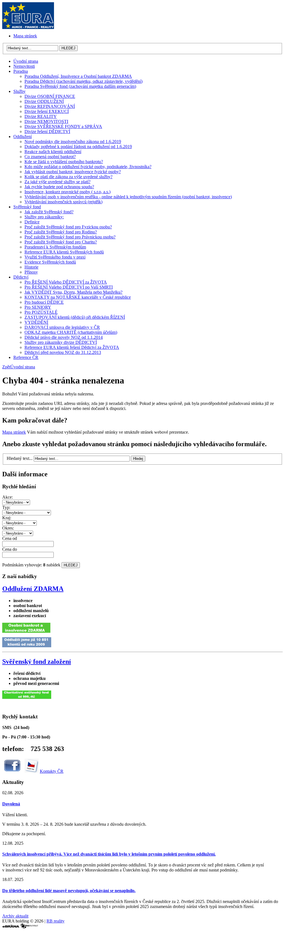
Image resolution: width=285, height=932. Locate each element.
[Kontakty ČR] (31, 771)
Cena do (9, 549)
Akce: (7, 497)
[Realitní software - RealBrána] (29, 927)
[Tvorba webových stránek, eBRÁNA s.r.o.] (10, 927)
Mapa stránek (14, 432)
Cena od (9, 538)
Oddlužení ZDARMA (32, 588)
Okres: (8, 528)
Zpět (6, 366)
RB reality (55, 921)
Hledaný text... (20, 458)
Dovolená (11, 803)
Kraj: (6, 517)
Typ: (6, 507)
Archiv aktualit (15, 916)
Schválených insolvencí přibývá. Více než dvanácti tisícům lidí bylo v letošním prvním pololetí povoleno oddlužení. (109, 854)
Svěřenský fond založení (36, 661)
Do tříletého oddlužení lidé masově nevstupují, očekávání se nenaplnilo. (69, 890)
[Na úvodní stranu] (28, 27)
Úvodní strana (22, 366)
